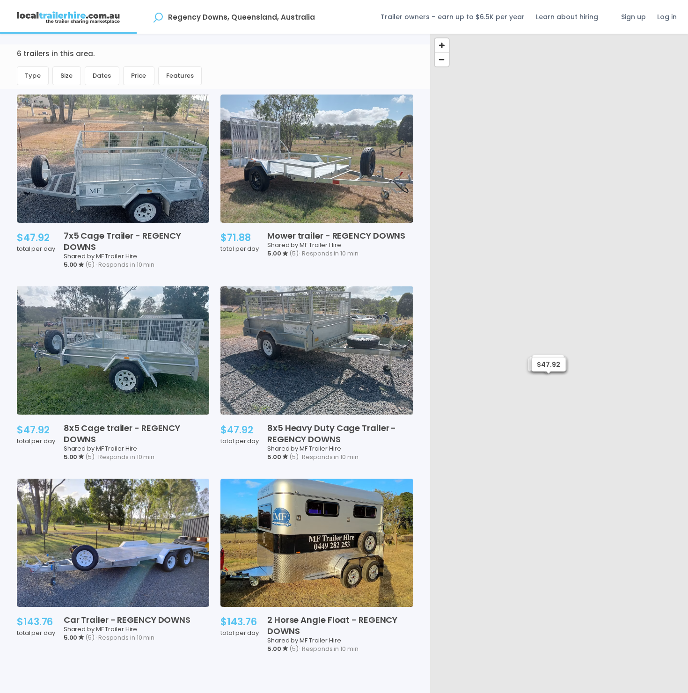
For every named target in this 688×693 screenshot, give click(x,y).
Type (33, 75)
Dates (102, 75)
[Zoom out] (442, 59)
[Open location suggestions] (158, 17)
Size (66, 75)
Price (138, 75)
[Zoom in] (442, 45)
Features (180, 75)
